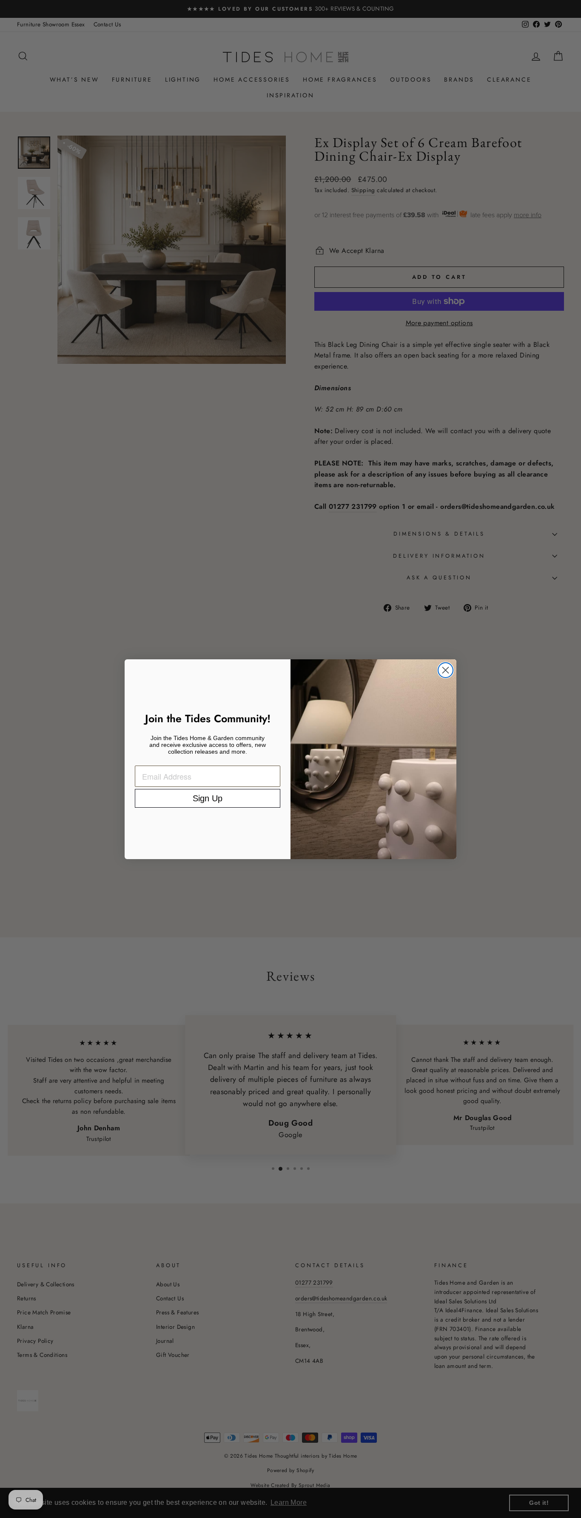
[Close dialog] (445, 670)
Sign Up (207, 798)
